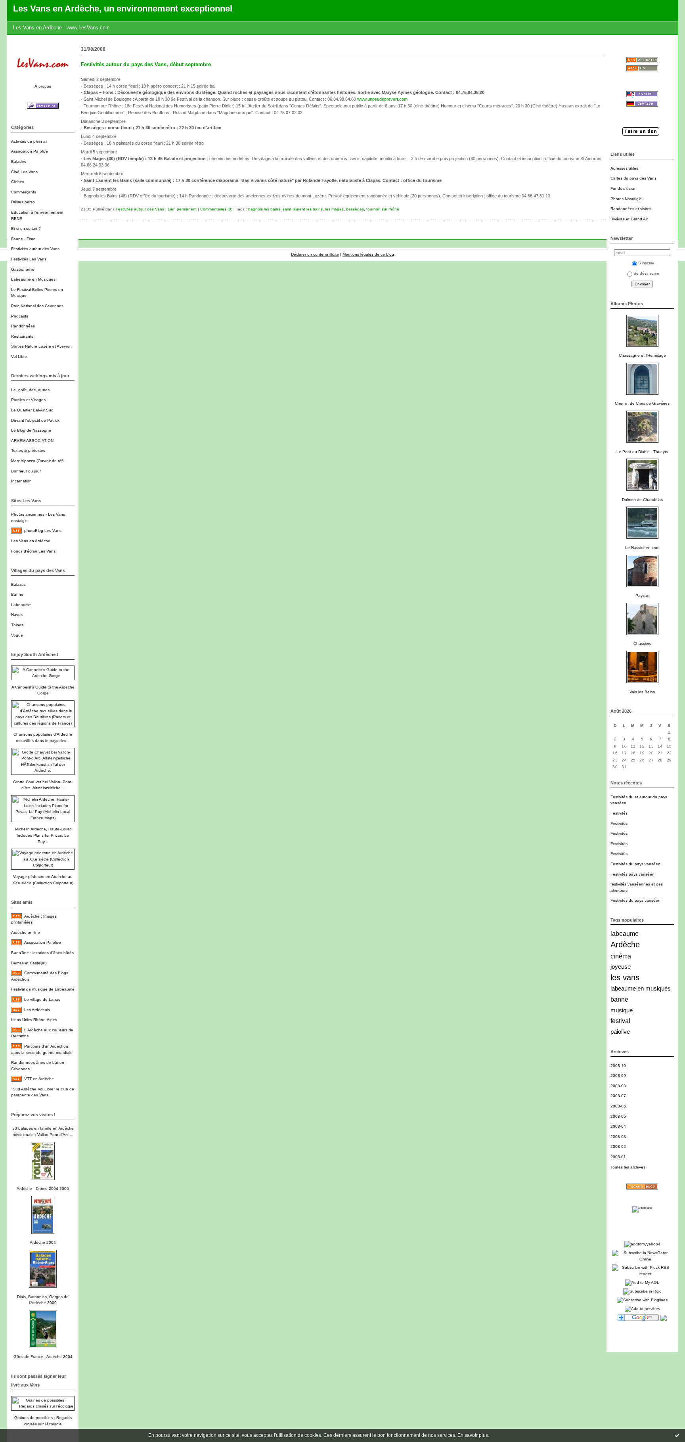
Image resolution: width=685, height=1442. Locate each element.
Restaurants (22, 336)
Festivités (619, 813)
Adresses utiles (624, 168)
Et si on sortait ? (26, 228)
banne (619, 999)
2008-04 (618, 1126)
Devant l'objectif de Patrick (35, 420)
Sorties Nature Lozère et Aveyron (41, 346)
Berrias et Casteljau (29, 963)
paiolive (620, 1032)
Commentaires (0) (216, 209)
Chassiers (642, 643)
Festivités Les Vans (28, 259)
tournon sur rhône (382, 209)
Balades (18, 161)
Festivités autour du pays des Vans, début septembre (146, 64)
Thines (17, 625)
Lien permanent (182, 209)
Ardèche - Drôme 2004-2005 (43, 1188)
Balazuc (18, 584)
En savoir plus (472, 1435)
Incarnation (21, 481)
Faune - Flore (23, 239)
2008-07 (618, 1096)
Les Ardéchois (37, 1010)
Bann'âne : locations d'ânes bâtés (42, 952)
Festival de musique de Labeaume (43, 989)
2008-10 (618, 1065)
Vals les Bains (642, 692)
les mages (334, 209)
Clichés (17, 182)
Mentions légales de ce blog (368, 254)
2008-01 (618, 1157)
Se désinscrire (646, 273)
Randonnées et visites (630, 209)
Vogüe (17, 635)
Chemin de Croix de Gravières (642, 403)
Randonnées (23, 326)
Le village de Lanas (42, 999)
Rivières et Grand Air (629, 219)
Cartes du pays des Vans (633, 178)
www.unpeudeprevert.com (382, 99)
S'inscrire (646, 263)
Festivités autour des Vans (35, 249)
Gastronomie (22, 269)
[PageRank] (642, 1208)
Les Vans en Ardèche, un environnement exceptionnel (122, 8)
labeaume (624, 933)
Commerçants (23, 192)
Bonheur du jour (26, 471)
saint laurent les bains (303, 209)
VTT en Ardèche (39, 1079)
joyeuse (620, 967)
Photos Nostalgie (626, 199)
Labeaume (21, 604)
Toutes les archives (627, 1167)
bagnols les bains (264, 209)
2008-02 (618, 1146)
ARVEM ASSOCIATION (32, 440)
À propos (42, 86)
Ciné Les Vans (24, 172)
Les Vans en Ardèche (30, 541)
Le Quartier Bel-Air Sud (32, 410)
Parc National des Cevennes (37, 306)
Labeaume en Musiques (33, 279)
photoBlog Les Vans (42, 530)
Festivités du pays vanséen (635, 864)
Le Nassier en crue (642, 547)
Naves (17, 614)
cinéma (620, 956)
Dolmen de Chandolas (642, 499)
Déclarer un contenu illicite (315, 254)
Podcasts (19, 316)
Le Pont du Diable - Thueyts (642, 451)
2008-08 (618, 1086)
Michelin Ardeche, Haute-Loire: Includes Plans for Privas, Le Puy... (43, 835)
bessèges (355, 209)
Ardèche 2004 (43, 1242)
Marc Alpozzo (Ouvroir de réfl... (39, 461)
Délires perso (23, 202)
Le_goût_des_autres (30, 390)
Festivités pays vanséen (632, 874)
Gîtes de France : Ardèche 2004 (43, 1356)
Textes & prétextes (28, 450)
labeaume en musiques (640, 988)
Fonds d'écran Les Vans (33, 551)
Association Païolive (29, 151)
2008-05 (618, 1116)
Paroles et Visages (28, 400)
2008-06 (618, 1106)
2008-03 (618, 1136)
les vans (624, 977)
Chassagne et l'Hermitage (642, 355)
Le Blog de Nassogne (31, 430)
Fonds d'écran (623, 188)
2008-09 (618, 1075)
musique (621, 1010)
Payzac (642, 595)
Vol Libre (19, 356)
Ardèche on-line (25, 932)
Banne (17, 594)
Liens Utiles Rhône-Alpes (34, 1019)
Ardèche (625, 944)
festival (620, 1020)
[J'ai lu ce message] (677, 1435)
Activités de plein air (29, 141)
